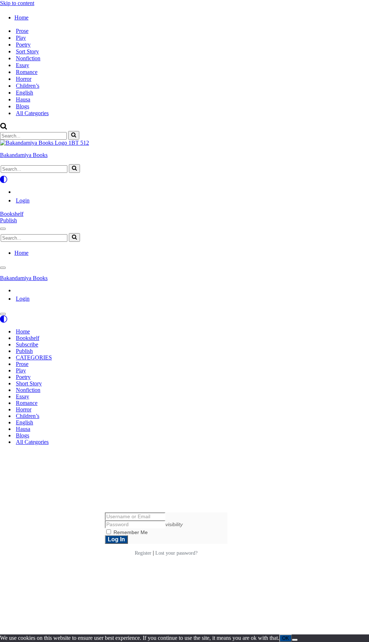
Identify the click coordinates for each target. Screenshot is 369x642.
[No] (295, 640)
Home (23, 331)
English (24, 92)
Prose (22, 31)
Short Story (29, 383)
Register (143, 553)
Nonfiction (28, 58)
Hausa (23, 99)
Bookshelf (11, 214)
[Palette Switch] (184, 179)
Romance (26, 72)
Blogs (22, 106)
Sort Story (27, 51)
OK (285, 638)
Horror (23, 79)
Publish (8, 220)
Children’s (27, 86)
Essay (22, 65)
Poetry (23, 45)
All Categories (32, 113)
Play (21, 38)
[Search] (3, 128)
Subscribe (27, 344)
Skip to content (17, 3)
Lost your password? (176, 553)
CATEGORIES (34, 357)
